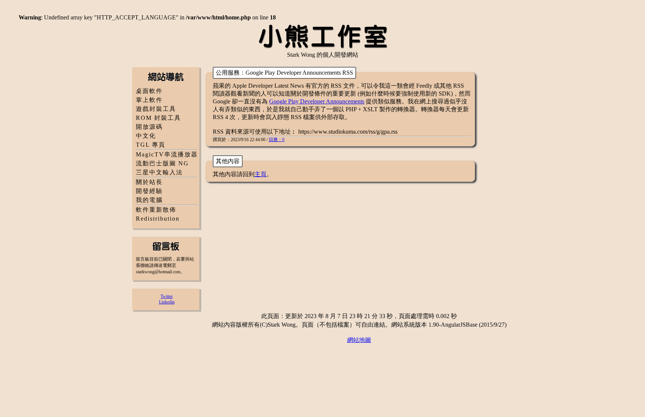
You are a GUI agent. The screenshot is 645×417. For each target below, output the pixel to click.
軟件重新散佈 (156, 209)
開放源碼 (149, 127)
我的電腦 (149, 200)
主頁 (261, 174)
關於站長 (149, 182)
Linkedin (167, 302)
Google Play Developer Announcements (316, 101)
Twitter (167, 296)
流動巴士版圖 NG (162, 163)
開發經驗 (149, 191)
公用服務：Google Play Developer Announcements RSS (284, 72)
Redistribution (158, 218)
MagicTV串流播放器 (167, 154)
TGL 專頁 (150, 144)
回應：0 (276, 139)
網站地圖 (359, 340)
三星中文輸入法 (159, 172)
